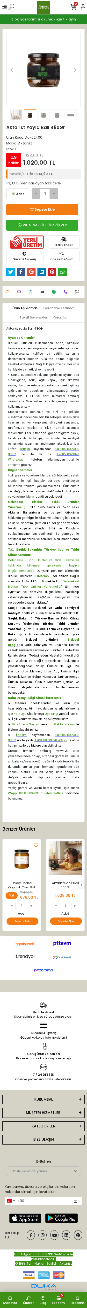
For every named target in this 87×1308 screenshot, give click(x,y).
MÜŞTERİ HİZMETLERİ (43, 1112)
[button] (11, 70)
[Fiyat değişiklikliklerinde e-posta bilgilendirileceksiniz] (55, 292)
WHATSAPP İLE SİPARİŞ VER (45, 225)
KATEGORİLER (43, 1126)
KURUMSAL (43, 1099)
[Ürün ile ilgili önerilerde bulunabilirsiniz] (78, 292)
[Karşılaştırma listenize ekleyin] (43, 292)
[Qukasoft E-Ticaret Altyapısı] (43, 1287)
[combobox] (10, 1201)
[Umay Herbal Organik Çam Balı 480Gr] (21, 859)
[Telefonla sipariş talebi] (67, 292)
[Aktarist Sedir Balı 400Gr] (65, 859)
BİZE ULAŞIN (43, 1139)
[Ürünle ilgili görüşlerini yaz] (32, 292)
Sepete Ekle (45, 209)
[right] (82, 884)
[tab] (25, 308)
